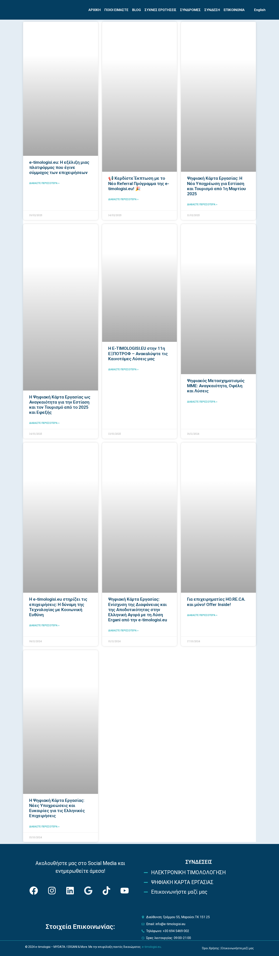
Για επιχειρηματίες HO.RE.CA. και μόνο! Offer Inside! (216, 602)
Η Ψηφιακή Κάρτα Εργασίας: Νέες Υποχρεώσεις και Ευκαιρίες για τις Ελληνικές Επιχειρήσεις (57, 808)
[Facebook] (33, 890)
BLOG (136, 10)
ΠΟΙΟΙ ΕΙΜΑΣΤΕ (116, 10)
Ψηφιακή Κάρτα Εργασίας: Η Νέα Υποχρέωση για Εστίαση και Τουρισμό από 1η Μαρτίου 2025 (216, 186)
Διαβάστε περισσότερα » (44, 183)
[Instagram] (51, 890)
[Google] (88, 890)
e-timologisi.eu (151, 946)
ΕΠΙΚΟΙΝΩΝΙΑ (234, 10)
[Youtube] (124, 890)
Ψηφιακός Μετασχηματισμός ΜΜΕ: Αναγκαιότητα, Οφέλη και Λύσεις (215, 385)
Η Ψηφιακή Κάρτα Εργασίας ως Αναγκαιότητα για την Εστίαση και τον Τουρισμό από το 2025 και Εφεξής (59, 405)
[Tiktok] (106, 890)
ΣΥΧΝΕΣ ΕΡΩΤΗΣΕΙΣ (160, 10)
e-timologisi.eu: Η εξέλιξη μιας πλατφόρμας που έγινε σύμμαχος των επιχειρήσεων (59, 167)
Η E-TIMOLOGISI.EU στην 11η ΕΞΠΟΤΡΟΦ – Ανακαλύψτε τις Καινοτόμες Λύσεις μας (138, 353)
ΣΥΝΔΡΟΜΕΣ (190, 10)
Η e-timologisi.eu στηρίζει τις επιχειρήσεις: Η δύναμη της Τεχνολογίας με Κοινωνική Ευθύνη (58, 607)
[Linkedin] (70, 890)
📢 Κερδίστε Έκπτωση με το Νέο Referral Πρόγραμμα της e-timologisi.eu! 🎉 (138, 183)
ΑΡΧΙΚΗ (94, 10)
